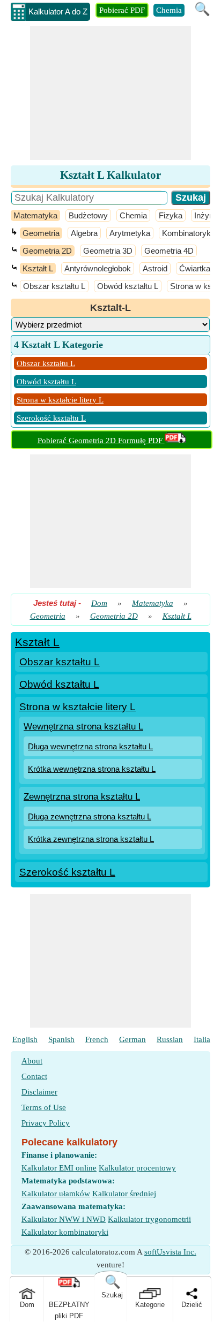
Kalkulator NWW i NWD (63, 1219)
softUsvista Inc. (170, 1252)
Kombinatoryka (188, 233)
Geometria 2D (47, 250)
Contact (34, 1076)
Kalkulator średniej (124, 1193)
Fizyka (170, 215)
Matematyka (35, 215)
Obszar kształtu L (54, 286)
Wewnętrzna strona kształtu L (83, 726)
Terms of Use (43, 1107)
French (96, 1039)
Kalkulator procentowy (137, 1168)
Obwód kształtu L (127, 286)
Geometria (41, 233)
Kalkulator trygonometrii (149, 1219)
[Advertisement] (110, 93)
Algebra (84, 233)
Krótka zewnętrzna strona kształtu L (91, 839)
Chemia (169, 10)
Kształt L (38, 268)
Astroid (155, 268)
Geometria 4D (169, 250)
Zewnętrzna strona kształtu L (82, 797)
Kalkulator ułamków (55, 1193)
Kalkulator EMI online (59, 1168)
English (25, 1039)
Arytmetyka (129, 233)
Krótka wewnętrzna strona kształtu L (92, 768)
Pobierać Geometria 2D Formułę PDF (101, 440)
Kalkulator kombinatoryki (64, 1232)
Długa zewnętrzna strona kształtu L (89, 816)
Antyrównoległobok (97, 268)
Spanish (61, 1039)
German (132, 1039)
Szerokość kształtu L (51, 418)
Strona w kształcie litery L (60, 400)
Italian (204, 1039)
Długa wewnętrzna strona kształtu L (90, 746)
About (31, 1061)
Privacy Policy (45, 1123)
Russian (170, 1039)
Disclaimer (39, 1092)
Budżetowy (88, 215)
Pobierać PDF (122, 10)
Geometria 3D (107, 250)
